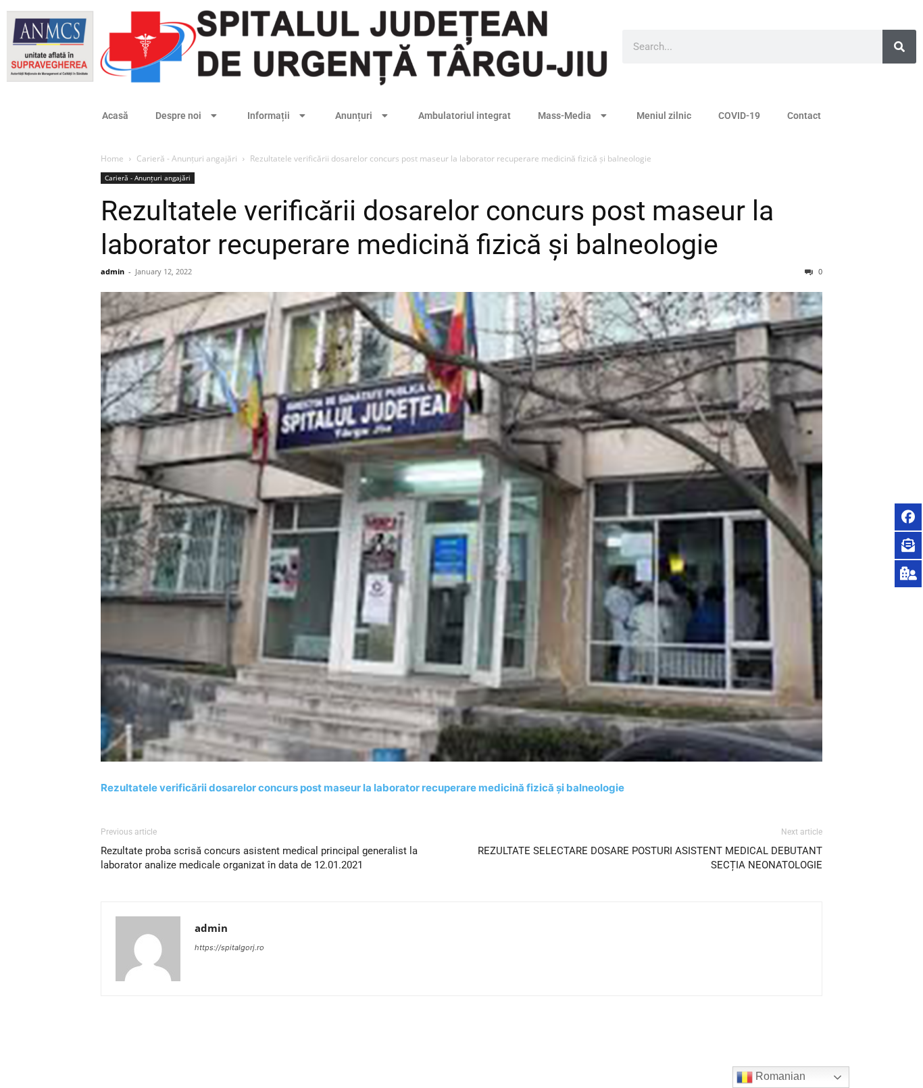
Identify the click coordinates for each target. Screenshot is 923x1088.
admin (112, 271)
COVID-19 (739, 115)
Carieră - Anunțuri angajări (186, 158)
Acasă (115, 115)
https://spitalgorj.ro (229, 947)
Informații (268, 115)
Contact (804, 115)
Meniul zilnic (664, 115)
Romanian (779, 1076)
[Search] (899, 47)
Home (112, 158)
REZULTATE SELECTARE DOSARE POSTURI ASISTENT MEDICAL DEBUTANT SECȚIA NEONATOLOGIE (650, 858)
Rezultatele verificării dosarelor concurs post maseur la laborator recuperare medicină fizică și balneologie (362, 787)
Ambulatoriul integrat (464, 115)
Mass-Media (564, 115)
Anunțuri (353, 115)
